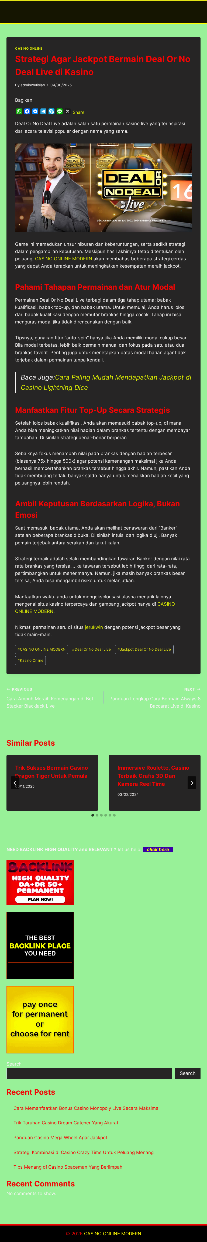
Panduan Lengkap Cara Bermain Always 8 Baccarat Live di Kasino (155, 698)
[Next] (192, 782)
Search (14, 1064)
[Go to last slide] (15, 782)
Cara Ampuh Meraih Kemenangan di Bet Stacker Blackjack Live (49, 698)
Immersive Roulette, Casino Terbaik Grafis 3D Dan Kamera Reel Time (153, 776)
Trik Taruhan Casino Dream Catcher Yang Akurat (65, 1122)
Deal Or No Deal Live (91, 649)
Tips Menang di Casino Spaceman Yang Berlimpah (67, 1167)
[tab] (92, 815)
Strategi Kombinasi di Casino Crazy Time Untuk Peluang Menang (83, 1152)
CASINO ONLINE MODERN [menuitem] (63, 258)
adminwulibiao (32, 85)
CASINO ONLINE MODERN (41, 649)
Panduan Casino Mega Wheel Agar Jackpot (60, 1137)
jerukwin (94, 627)
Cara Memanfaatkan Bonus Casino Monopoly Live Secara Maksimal (86, 1108)
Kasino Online (30, 660)
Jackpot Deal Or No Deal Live (144, 649)
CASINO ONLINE (29, 48)
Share (78, 112)
